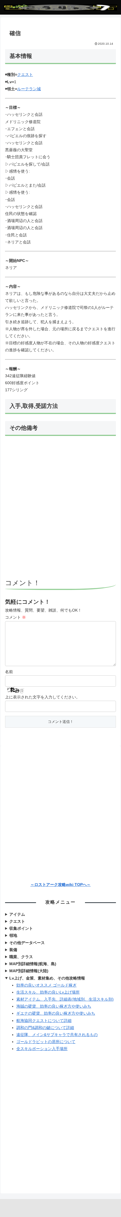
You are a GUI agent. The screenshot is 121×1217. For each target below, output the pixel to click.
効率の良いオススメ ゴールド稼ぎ (46, 985)
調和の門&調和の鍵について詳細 (45, 1027)
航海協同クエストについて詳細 (43, 1020)
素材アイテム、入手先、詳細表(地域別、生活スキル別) (65, 999)
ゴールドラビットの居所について (45, 1041)
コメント (15, 617)
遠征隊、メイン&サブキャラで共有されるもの (57, 1034)
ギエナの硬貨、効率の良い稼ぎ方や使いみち (55, 1013)
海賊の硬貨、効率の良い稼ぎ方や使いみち (53, 1006)
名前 (9, 671)
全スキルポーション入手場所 (42, 1048)
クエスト (25, 74)
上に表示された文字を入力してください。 (42, 697)
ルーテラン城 (29, 89)
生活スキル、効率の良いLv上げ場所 (48, 992)
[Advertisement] (60, 508)
